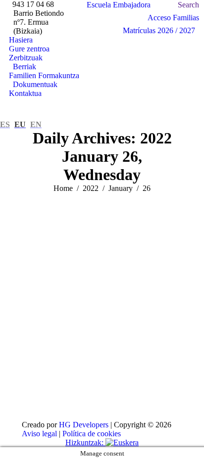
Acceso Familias (173, 17)
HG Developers (83, 424)
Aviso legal (39, 433)
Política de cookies (91, 433)
